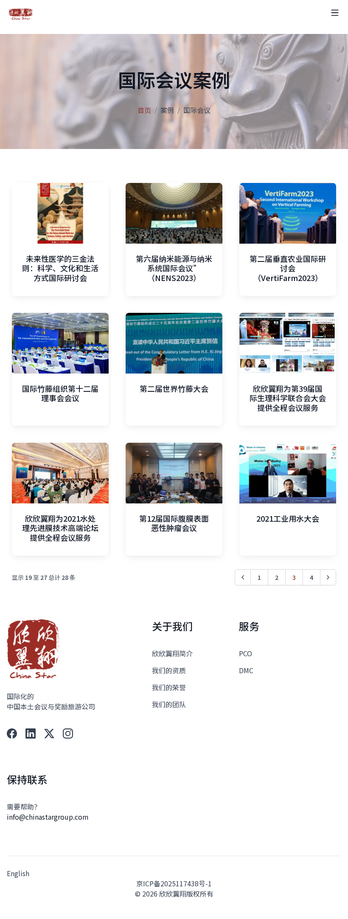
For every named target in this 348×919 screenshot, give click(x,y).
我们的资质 (169, 670)
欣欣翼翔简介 (172, 653)
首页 (144, 110)
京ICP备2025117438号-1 (174, 883)
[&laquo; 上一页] (243, 577)
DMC (246, 670)
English (18, 873)
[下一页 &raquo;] (328, 577)
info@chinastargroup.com (48, 817)
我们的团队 (169, 704)
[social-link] (12, 733)
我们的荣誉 (169, 687)
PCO (245, 653)
